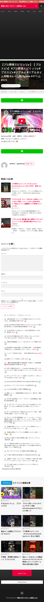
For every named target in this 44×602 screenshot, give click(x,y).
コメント (4, 253)
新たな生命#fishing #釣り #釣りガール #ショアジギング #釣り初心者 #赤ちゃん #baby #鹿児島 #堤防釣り (23, 325)
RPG (28, 11)
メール (4, 282)
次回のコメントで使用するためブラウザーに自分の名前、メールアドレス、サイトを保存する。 (22, 301)
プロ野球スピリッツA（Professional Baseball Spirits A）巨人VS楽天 (32, 533)
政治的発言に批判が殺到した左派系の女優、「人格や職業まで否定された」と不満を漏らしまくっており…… (22, 348)
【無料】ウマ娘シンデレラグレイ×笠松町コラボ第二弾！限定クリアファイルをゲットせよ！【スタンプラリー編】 (23, 459)
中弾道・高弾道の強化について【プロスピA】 (11, 558)
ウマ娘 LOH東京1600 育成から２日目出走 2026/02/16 (22, 455)
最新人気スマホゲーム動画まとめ (27, 598)
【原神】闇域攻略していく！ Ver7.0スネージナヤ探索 (22, 342)
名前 (3, 274)
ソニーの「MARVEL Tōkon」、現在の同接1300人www (22, 353)
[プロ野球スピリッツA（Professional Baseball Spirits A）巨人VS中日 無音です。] (6, 187)
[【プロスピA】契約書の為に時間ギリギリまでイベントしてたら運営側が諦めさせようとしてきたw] (6, 223)
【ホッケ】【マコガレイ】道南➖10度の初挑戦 (20, 451)
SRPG (40, 11)
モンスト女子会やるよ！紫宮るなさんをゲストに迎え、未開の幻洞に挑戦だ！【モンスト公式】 (22, 412)
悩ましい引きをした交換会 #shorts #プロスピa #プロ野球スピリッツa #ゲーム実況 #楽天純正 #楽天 (32, 560)
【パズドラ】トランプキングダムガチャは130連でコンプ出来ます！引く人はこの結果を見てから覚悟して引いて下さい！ (22, 405)
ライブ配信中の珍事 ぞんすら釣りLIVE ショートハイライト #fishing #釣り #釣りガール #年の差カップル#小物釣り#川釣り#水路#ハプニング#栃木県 (22, 445)
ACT (9, 11)
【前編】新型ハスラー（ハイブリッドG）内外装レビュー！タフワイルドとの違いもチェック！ (22, 427)
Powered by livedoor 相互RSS (11, 469)
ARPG (15, 11)
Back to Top (22, 573)
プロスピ (15, 85)
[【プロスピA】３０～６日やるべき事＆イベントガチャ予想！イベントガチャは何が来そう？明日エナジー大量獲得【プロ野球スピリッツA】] (6, 203)
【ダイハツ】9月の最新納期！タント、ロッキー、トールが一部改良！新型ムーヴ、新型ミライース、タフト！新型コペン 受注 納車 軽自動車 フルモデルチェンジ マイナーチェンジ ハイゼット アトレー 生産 (23, 420)
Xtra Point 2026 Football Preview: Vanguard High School (22, 381)
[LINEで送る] (22, 100)
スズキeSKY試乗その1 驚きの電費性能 (17, 389)
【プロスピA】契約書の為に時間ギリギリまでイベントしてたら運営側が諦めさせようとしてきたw (27, 221)
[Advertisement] (22, 37)
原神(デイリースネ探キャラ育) (15, 359)
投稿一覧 (29, 164)
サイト (3, 291)
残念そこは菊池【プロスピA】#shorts (11, 532)
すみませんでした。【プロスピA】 (11, 504)
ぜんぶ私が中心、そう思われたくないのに (19, 315)
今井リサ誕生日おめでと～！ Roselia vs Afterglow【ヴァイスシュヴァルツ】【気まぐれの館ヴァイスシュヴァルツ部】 (22, 369)
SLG (34, 11)
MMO (22, 11)
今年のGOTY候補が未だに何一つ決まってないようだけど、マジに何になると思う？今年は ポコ (22, 337)
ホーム (3, 11)
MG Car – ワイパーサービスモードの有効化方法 (20, 385)
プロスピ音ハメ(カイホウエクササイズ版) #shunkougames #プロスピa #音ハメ (32, 507)
